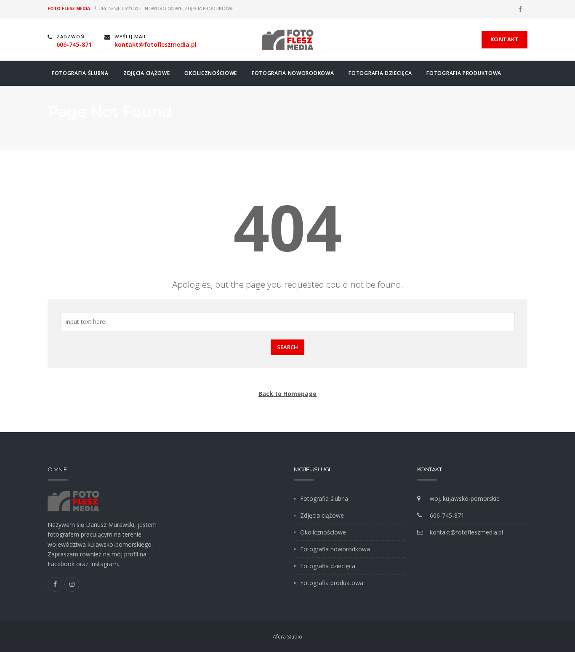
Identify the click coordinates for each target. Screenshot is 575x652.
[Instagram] (71, 584)
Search (287, 347)
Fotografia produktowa (463, 73)
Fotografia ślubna (80, 73)
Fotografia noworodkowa (293, 73)
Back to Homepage (287, 394)
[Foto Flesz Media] (288, 39)
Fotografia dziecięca (380, 73)
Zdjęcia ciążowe (146, 73)
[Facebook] (520, 9)
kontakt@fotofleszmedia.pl (466, 532)
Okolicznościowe (210, 73)
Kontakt (504, 39)
